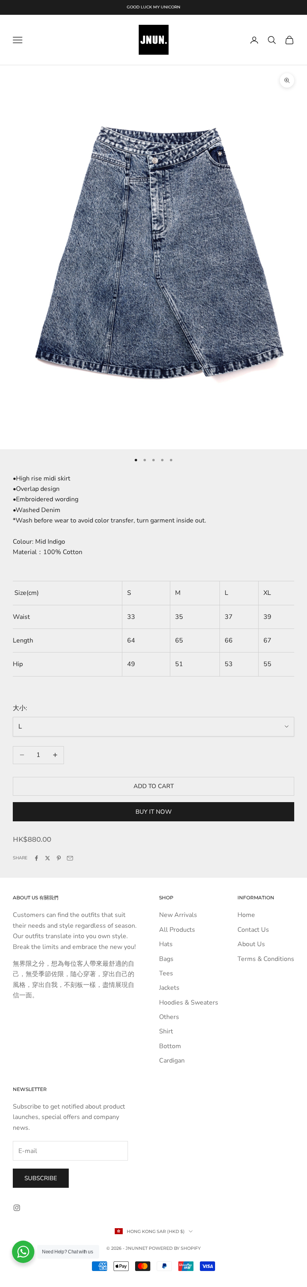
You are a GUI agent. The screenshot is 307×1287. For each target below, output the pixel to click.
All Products (177, 929)
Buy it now (154, 812)
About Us (251, 944)
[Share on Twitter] (47, 858)
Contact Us (253, 929)
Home (246, 915)
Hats (166, 944)
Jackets (169, 987)
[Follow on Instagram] (17, 1208)
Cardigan (172, 1060)
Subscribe (40, 1178)
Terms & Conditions (265, 959)
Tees (166, 973)
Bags (166, 959)
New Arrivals (178, 915)
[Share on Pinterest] (59, 858)
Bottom (170, 1046)
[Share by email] (70, 858)
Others (169, 1017)
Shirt (166, 1031)
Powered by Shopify (175, 1248)
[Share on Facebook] (36, 858)
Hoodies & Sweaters (188, 1002)
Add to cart (154, 786)
